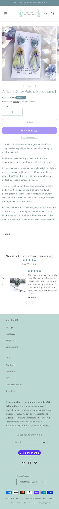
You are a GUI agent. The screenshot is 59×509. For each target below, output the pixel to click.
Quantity (5, 106)
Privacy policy (16, 503)
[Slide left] (23, 86)
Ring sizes (10, 391)
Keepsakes (10, 340)
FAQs (8, 378)
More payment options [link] (29, 137)
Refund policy (48, 498)
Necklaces (10, 334)
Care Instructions (14, 384)
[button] (6, 13)
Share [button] (7, 234)
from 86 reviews (29, 264)
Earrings (9, 327)
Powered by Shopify (33, 498)
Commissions (12, 347)
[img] (29, 260)
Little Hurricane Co (18, 498)
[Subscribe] (44, 442)
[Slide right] (36, 86)
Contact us (11, 371)
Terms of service (30, 503)
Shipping (16, 101)
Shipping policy (45, 503)
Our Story (10, 365)
